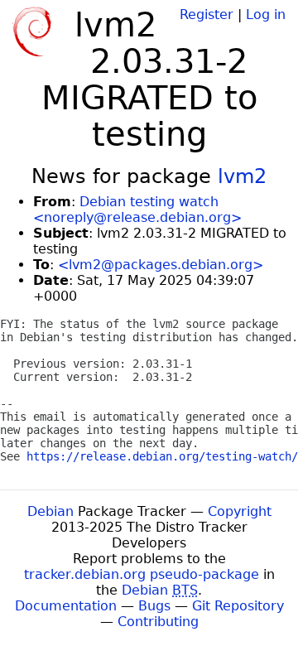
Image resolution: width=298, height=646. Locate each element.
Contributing (158, 621)
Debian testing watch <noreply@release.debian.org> (137, 209)
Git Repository (238, 606)
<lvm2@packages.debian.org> (160, 264)
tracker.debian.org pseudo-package (141, 574)
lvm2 (242, 176)
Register (206, 14)
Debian (50, 511)
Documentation (66, 606)
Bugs (154, 606)
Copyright (240, 511)
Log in (266, 14)
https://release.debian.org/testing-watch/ (162, 456)
